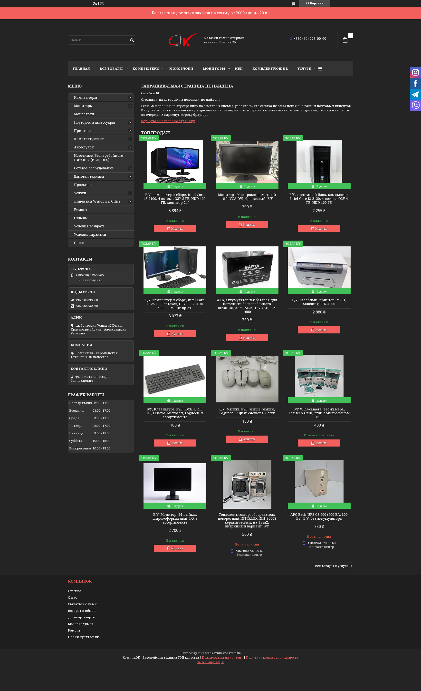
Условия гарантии (90, 234)
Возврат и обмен (82, 610)
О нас (79, 243)
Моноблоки (181, 68)
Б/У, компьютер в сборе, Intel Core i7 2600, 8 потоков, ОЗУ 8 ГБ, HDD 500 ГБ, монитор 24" (175, 304)
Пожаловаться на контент (222, 657)
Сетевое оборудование (94, 168)
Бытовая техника (89, 176)
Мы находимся (80, 624)
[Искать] (132, 40)
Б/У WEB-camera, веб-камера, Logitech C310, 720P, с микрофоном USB (319, 413)
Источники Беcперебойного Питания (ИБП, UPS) (98, 157)
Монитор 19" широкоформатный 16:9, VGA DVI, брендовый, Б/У (247, 197)
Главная (81, 68)
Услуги (304, 68)
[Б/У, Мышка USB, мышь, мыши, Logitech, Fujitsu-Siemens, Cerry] (247, 379)
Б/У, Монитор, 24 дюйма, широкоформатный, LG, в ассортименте (175, 518)
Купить (177, 228)
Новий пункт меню (84, 637)
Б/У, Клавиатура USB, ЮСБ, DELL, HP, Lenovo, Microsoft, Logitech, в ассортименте (175, 413)
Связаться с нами (82, 604)
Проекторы (84, 185)
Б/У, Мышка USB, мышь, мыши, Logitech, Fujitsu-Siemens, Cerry (247, 411)
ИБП (239, 68)
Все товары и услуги (331, 566)
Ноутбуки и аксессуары (94, 122)
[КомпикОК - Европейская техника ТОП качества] (183, 40)
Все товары (111, 68)
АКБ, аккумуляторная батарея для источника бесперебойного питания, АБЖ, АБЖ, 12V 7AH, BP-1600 (247, 306)
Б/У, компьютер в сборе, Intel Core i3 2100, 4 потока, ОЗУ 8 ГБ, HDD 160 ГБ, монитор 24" (175, 198)
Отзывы (81, 218)
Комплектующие (270, 68)
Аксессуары (84, 147)
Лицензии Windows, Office (97, 201)
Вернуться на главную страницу (168, 121)
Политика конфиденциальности (272, 657)
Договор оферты (82, 617)
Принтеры (83, 130)
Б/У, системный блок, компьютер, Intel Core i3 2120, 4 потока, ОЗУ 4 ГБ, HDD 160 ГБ (319, 198)
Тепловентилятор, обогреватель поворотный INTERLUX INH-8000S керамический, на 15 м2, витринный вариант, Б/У (247, 520)
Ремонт (80, 209)
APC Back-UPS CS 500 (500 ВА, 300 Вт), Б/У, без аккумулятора (319, 516)
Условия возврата (89, 226)
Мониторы (214, 68)
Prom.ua (235, 653)
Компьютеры (146, 68)
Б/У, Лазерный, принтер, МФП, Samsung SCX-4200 (319, 302)
